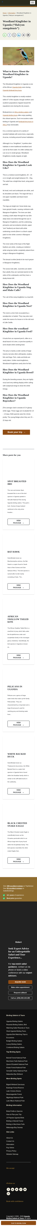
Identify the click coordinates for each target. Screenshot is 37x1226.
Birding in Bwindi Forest (14, 1121)
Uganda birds (17, 87)
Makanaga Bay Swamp (14, 1127)
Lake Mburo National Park (15, 1101)
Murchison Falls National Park (16, 1061)
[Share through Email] (23, 35)
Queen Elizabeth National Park (17, 1064)
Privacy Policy (11, 1151)
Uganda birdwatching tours (12, 90)
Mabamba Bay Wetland (14, 1074)
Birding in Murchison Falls (15, 1124)
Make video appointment (20, 987)
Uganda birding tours (10, 115)
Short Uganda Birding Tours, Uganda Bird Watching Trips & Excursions (16, 1034)
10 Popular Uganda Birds (15, 1118)
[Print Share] (28, 35)
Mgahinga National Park (14, 1097)
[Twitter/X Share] (14, 35)
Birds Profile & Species (14, 1111)
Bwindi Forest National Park (16, 1058)
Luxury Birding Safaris (14, 1044)
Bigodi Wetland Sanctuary (15, 1084)
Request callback (20, 993)
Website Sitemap (12, 1154)
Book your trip (15, 432)
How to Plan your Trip (13, 1114)
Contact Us (10, 1141)
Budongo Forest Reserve (15, 1088)
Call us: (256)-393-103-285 (20, 998)
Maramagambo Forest (14, 1094)
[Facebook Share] (9, 35)
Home (5, 13)
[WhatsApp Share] (5, 35)
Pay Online (10, 1148)
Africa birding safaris (21, 112)
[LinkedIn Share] (19, 35)
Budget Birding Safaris (14, 1041)
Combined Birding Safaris (15, 1047)
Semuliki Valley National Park (16, 1071)
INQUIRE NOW (20, 982)
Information (11, 13)
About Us (9, 1138)
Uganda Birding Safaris (14, 1021)
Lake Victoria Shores (13, 1091)
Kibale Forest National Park (16, 1067)
